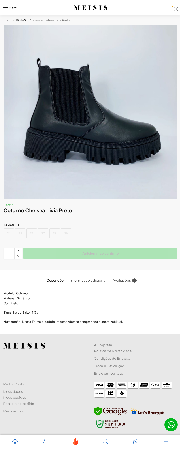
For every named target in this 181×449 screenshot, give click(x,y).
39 (66, 233)
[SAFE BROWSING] (110, 415)
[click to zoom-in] (90, 112)
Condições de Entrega (112, 358)
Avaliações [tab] (124, 280)
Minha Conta (13, 384)
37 (43, 233)
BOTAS (21, 20)
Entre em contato (108, 373)
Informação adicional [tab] (88, 280)
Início (7, 20)
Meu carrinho (14, 411)
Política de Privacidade (113, 351)
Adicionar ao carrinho (100, 253)
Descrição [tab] (55, 280)
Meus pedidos (14, 397)
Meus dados (13, 391)
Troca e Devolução (109, 366)
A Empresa (103, 345)
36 (31, 233)
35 (20, 233)
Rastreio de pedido (18, 404)
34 (9, 233)
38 (54, 233)
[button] (173, 8)
